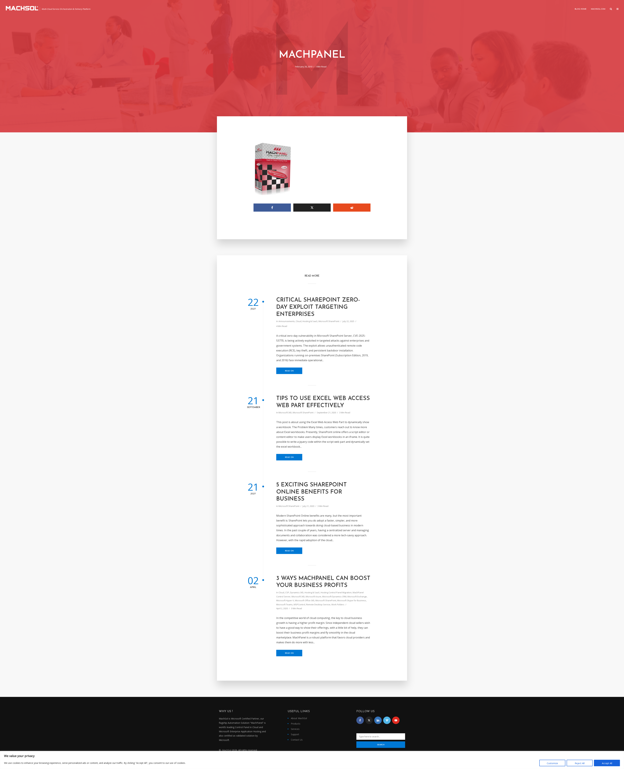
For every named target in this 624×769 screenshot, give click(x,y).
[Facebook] (360, 720)
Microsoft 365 (285, 412)
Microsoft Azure (313, 596)
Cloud (298, 321)
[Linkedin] (378, 720)
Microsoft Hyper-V (285, 600)
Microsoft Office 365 (304, 600)
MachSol (226, 750)
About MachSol (299, 718)
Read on (289, 371)
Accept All (607, 763)
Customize (552, 763)
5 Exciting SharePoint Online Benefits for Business (311, 492)
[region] (312, 760)
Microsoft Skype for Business (351, 600)
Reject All (580, 763)
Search (380, 745)
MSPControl (299, 604)
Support (295, 734)
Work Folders (337, 604)
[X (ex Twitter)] (369, 720)
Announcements (287, 321)
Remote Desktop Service (318, 604)
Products (295, 723)
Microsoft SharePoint (328, 321)
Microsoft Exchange (357, 596)
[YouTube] (396, 720)
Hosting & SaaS (310, 321)
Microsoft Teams (284, 604)
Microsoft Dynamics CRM (334, 596)
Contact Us (297, 739)
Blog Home (580, 9)
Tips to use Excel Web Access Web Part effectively (323, 402)
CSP (287, 592)
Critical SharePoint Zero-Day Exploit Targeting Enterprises (318, 307)
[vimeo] (387, 720)
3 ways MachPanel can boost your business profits (323, 582)
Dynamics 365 (297, 592)
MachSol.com (598, 9)
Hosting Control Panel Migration (336, 592)
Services (295, 729)
